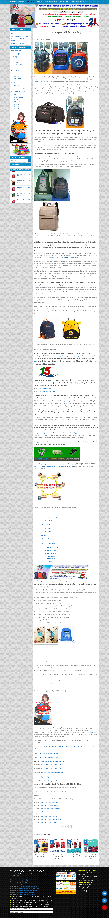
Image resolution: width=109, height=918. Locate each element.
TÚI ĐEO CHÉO (17, 94)
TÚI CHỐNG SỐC (17, 99)
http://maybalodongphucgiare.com (52, 761)
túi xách (56, 285)
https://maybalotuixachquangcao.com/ (50, 816)
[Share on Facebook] (60, 826)
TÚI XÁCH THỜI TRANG (18, 88)
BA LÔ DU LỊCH (17, 60)
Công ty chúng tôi (66, 401)
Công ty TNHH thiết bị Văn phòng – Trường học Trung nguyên (54, 466)
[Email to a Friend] (66, 826)
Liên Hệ (82, 1)
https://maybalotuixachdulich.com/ (49, 802)
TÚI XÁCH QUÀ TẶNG (17, 54)
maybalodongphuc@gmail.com (48, 388)
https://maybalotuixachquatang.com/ (52, 764)
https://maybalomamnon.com (48, 822)
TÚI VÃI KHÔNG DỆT (18, 97)
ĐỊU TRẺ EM (16, 108)
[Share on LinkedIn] (71, 826)
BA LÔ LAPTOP (17, 62)
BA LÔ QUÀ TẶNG (16, 50)
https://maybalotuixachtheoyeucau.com (51, 819)
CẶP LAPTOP (16, 76)
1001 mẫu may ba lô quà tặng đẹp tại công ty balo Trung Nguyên (19, 38)
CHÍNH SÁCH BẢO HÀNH (55, 1)
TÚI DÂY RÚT (16, 106)
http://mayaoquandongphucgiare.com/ (52, 772)
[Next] (98, 851)
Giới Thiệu (21, 1)
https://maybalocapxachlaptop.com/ (50, 805)
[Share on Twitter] (63, 826)
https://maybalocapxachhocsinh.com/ (50, 811)
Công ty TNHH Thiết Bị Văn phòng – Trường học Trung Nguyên (59, 433)
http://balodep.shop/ (46, 777)
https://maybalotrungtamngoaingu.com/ (51, 808)
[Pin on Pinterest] (68, 826)
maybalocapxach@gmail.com (47, 391)
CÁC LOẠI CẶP (15, 71)
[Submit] (29, 160)
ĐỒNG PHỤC (89, 732)
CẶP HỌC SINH (17, 78)
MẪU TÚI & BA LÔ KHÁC (18, 91)
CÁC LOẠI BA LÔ (16, 57)
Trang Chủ (13, 1)
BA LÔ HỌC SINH (17, 64)
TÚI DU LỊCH (15, 85)
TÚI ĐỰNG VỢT (17, 101)
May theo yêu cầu (30, 1)
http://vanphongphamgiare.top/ (51, 781)
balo (52, 285)
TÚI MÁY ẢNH (16, 104)
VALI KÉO (14, 82)
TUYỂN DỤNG (75, 1)
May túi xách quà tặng (17, 43)
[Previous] (33, 851)
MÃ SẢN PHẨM (66, 1)
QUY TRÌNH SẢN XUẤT (42, 1)
